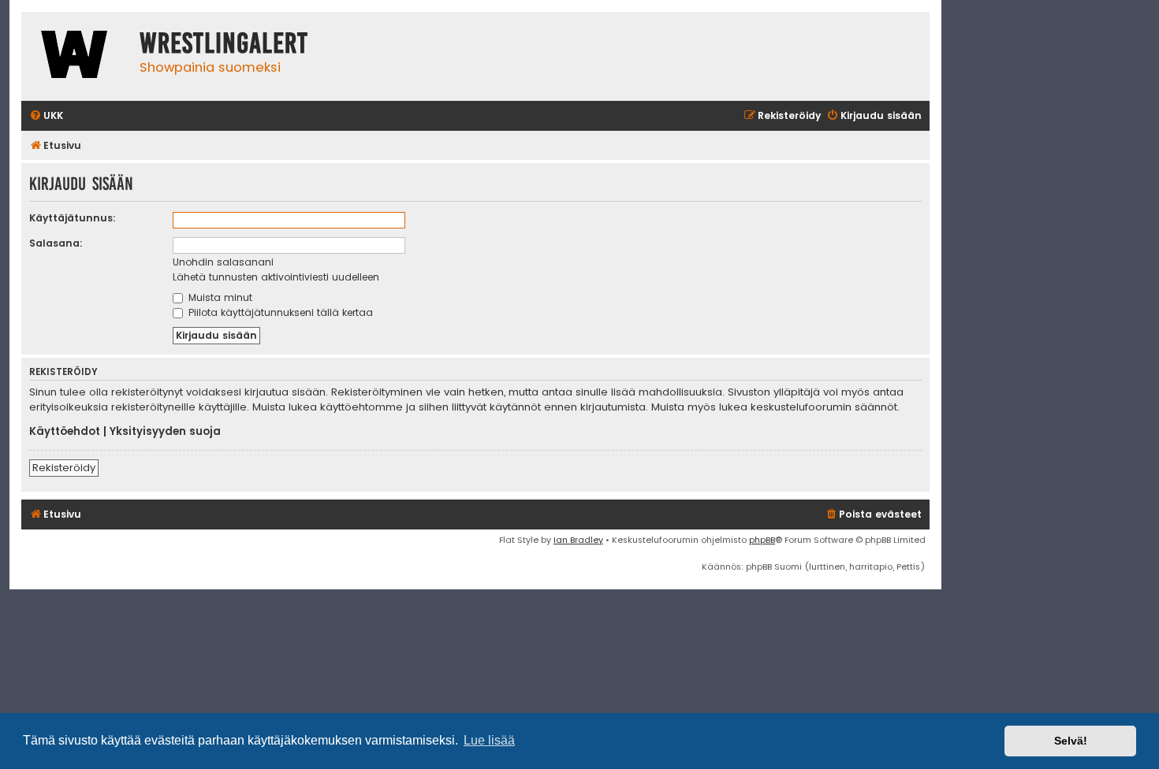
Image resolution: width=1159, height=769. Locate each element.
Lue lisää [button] (489, 740)
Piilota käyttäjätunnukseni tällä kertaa (279, 312)
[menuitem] (46, 116)
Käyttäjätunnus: (72, 218)
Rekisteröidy (63, 467)
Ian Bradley (578, 539)
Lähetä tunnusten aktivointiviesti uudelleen (276, 277)
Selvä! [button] (1070, 740)
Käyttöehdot (64, 432)
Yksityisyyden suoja (165, 432)
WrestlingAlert (224, 43)
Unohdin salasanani (223, 262)
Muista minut (218, 297)
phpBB (762, 539)
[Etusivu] (76, 56)
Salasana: (56, 243)
